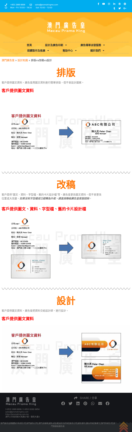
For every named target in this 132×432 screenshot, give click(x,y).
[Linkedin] (114, 4)
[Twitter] (119, 8)
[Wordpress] (119, 4)
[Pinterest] (125, 4)
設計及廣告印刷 (54, 45)
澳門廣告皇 (8, 60)
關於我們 (95, 50)
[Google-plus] (125, 8)
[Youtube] (103, 4)
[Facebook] (98, 4)
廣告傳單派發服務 (90, 45)
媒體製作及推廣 (36, 50)
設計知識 (23, 60)
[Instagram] (109, 4)
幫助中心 (68, 50)
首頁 (29, 45)
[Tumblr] (114, 8)
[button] (63, 403)
